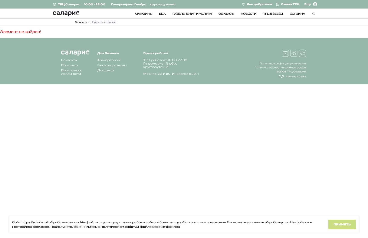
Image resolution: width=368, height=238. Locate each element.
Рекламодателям (112, 65)
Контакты (69, 60)
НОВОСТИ (248, 13)
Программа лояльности (71, 72)
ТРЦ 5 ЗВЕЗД (273, 13)
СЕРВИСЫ (226, 13)
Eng (307, 4)
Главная (81, 22)
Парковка (69, 65)
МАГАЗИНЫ (143, 13)
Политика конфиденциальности (283, 63)
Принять (342, 224)
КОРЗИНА (297, 13)
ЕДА (162, 13)
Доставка (105, 70)
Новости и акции (103, 22)
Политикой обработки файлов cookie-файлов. (140, 226)
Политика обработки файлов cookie (280, 67)
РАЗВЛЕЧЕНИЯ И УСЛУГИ (192, 13)
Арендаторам (109, 60)
